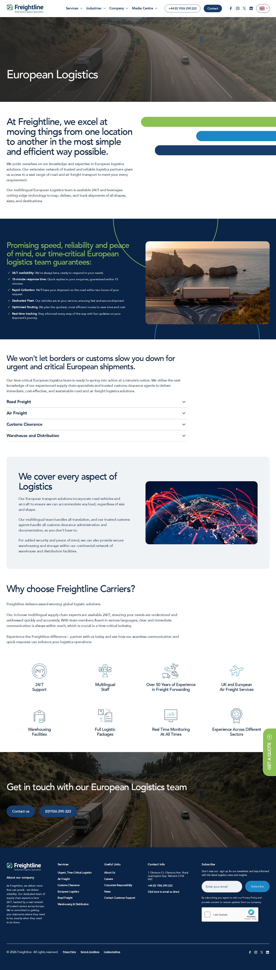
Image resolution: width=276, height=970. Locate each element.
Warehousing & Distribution (73, 904)
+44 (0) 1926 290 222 (183, 8)
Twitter (244, 8)
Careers (108, 879)
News (107, 891)
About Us (109, 872)
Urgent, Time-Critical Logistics (75, 872)
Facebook (231, 8)
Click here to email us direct (163, 892)
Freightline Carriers (25, 8)
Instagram (237, 8)
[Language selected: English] (263, 8)
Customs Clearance (69, 885)
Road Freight (65, 898)
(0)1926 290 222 (58, 811)
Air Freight (64, 879)
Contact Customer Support (119, 898)
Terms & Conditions (90, 951)
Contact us (20, 811)
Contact (212, 8)
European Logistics (68, 891)
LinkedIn (251, 8)
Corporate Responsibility (118, 885)
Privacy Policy (69, 951)
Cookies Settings (112, 951)
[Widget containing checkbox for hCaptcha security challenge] (230, 914)
